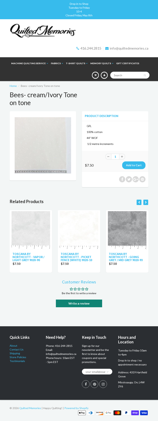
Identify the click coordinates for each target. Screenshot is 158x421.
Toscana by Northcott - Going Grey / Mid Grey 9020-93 (94, 257)
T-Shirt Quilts (75, 63)
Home (13, 85)
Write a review (79, 303)
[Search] (145, 75)
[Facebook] (86, 384)
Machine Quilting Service (28, 63)
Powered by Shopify (76, 408)
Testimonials (17, 361)
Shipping (15, 353)
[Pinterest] (94, 384)
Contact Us (17, 349)
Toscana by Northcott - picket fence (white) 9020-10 (44, 257)
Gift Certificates (127, 63)
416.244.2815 (90, 48)
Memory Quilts (100, 63)
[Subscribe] (107, 372)
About (13, 345)
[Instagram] (103, 384)
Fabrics (56, 63)
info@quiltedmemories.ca (129, 48)
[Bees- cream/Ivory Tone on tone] (42, 145)
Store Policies (18, 357)
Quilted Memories (30, 408)
